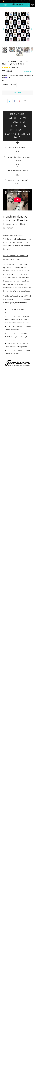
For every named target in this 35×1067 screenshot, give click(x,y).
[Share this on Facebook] (15, 101)
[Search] (28, 5)
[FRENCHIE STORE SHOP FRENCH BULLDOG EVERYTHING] (17, 363)
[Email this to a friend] (25, 101)
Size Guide (28, 71)
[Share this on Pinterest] (20, 101)
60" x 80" (13, 85)
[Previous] (4, 29)
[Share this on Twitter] (9, 101)
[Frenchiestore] (17, 5)
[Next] (31, 29)
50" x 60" (5, 85)
